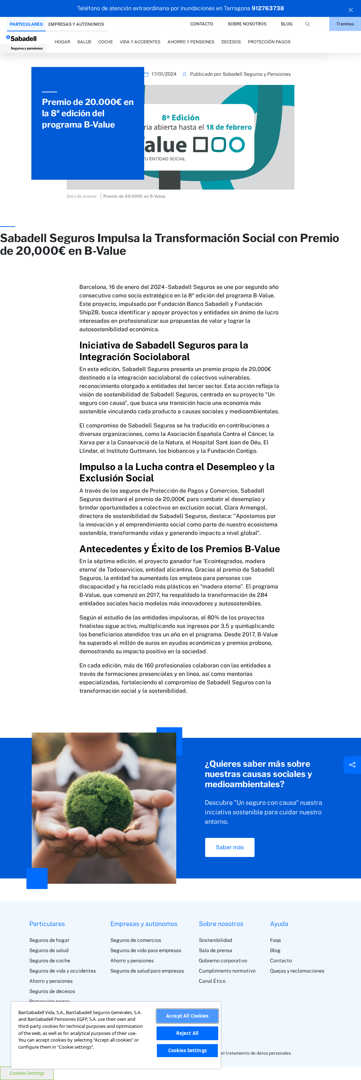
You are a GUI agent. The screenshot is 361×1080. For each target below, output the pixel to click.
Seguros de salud (48, 950)
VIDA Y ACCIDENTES (140, 41)
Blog (287, 23)
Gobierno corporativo (223, 960)
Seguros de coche (49, 960)
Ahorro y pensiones (51, 981)
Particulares (26, 24)
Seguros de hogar (49, 940)
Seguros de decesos (52, 991)
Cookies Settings (27, 1073)
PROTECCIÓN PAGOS (269, 41)
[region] (116, 1035)
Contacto (201, 23)
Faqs (275, 940)
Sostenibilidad (215, 940)
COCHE (105, 41)
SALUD (84, 41)
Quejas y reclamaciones (297, 971)
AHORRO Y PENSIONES (190, 41)
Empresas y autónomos (76, 24)
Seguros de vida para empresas (145, 950)
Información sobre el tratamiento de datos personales (237, 1053)
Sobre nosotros (247, 23)
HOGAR (62, 41)
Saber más (230, 847)
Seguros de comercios (135, 940)
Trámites (345, 23)
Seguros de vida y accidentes (62, 971)
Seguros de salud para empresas (147, 971)
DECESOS (231, 41)
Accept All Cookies (187, 1016)
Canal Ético (212, 981)
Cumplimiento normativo (227, 971)
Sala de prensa (215, 950)
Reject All (187, 1033)
